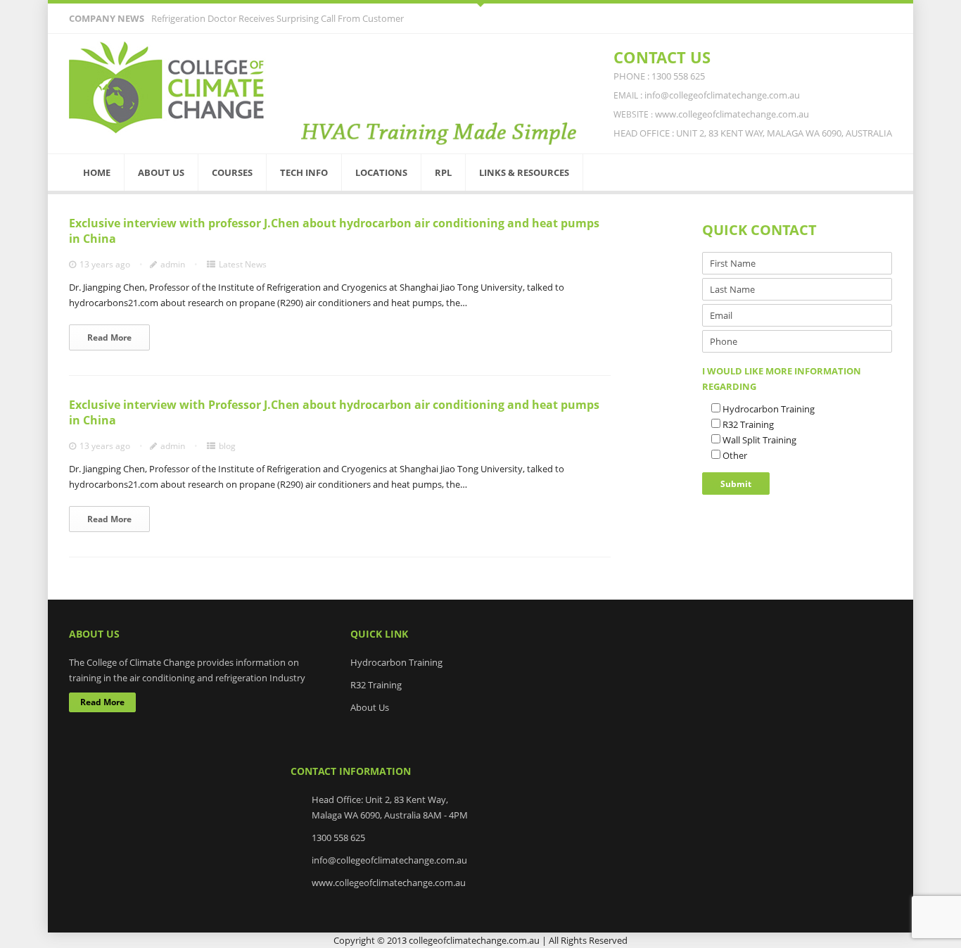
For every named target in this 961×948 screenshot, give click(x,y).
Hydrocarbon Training (396, 662)
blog (227, 446)
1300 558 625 (338, 837)
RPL (443, 172)
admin (172, 264)
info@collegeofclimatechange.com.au (389, 860)
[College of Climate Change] (167, 88)
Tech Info (304, 172)
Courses (232, 172)
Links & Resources (524, 172)
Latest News (243, 264)
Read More (109, 337)
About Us (161, 172)
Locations (381, 172)
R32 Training (376, 684)
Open (480, 3)
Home (96, 172)
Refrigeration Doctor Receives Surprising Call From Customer (277, 18)
